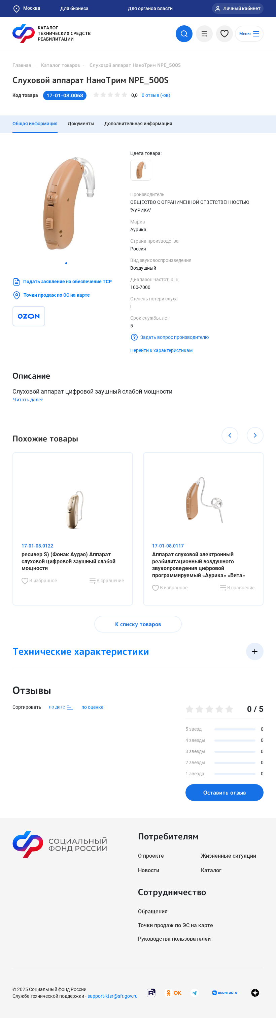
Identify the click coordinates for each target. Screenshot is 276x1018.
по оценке (92, 707)
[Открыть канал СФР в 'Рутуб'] (151, 992)
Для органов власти (150, 8)
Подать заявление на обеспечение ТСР (67, 281)
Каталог (211, 870)
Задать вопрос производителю (174, 337)
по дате (57, 706)
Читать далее (28, 399)
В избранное (42, 580)
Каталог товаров (60, 65)
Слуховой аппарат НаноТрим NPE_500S (90, 80)
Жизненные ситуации (228, 856)
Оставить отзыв (224, 792)
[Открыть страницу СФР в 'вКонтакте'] (225, 993)
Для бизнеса (74, 8)
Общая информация (35, 123)
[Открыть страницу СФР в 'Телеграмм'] (194, 992)
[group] (66, 204)
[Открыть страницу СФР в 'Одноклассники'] (173, 992)
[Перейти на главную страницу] (51, 33)
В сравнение (110, 580)
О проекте (151, 856)
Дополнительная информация (138, 123)
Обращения (153, 911)
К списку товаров (138, 624)
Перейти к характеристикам (161, 350)
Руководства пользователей (174, 939)
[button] (66, 263)
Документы (81, 123)
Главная (21, 65)
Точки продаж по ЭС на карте (57, 295)
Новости (148, 870)
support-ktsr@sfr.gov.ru (113, 996)
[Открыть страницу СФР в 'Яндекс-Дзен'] (255, 992)
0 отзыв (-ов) (156, 95)
